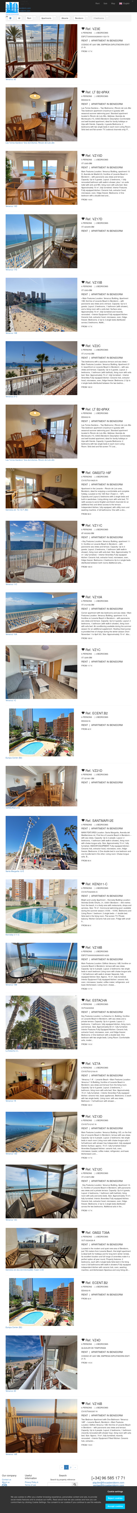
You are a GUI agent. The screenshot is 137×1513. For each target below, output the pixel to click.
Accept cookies (115, 1506)
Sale (105, 3)
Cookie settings (115, 1491)
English (126, 3)
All (19, 18)
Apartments (46, 18)
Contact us (6, 1479)
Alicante (65, 18)
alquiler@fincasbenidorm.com (18, 8)
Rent (98, 3)
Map (113, 3)
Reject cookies (115, 1498)
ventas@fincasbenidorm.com (18, 10)
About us (5, 1482)
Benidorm (79, 18)
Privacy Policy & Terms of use (31, 1483)
